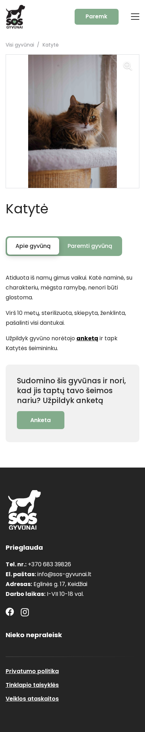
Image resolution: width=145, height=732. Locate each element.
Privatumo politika (32, 671)
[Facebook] (10, 612)
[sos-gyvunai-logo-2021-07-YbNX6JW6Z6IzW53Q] (24, 510)
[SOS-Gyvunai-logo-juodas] (15, 17)
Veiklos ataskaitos (32, 699)
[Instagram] (25, 612)
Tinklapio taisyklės (32, 685)
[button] (135, 16)
